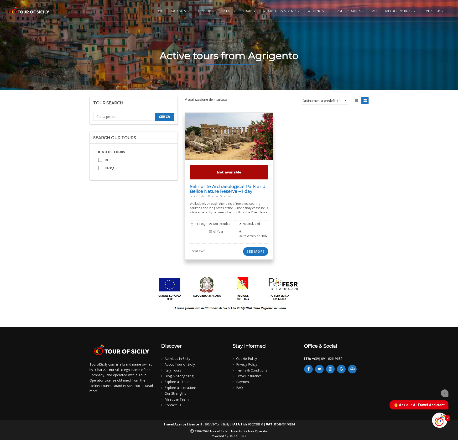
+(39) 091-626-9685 (327, 358)
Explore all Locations (181, 387)
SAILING (227, 11)
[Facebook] (308, 369)
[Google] (341, 369)
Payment (243, 381)
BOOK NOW (178, 11)
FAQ (374, 11)
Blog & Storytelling (179, 376)
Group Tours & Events (280, 11)
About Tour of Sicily (180, 364)
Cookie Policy (246, 358)
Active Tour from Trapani (207, 138)
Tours (248, 11)
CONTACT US (431, 11)
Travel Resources (347, 11)
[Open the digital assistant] (439, 420)
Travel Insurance (249, 376)
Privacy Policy (246, 364)
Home (159, 11)
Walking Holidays (249, 144)
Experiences (316, 11)
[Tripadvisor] (352, 369)
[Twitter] (319, 369)
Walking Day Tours (223, 144)
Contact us (173, 405)
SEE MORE (256, 251)
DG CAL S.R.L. (238, 436)
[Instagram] (330, 369)
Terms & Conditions (251, 370)
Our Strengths (175, 393)
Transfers (204, 11)
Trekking (203, 144)
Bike (108, 159)
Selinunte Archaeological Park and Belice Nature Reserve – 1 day (227, 189)
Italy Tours (173, 370)
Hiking (109, 168)
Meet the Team (177, 399)
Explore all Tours (177, 381)
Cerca (165, 116)
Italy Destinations (398, 11)
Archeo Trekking (250, 141)
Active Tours (234, 138)
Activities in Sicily (177, 358)
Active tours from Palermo (219, 141)
